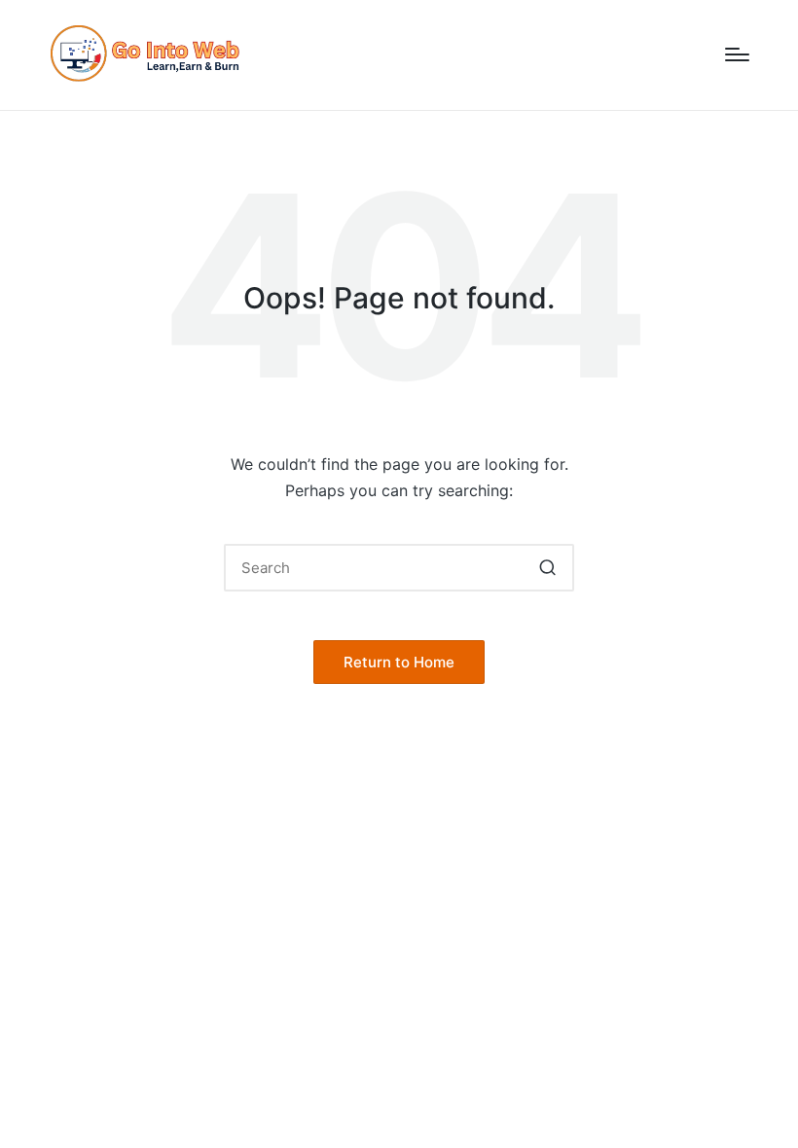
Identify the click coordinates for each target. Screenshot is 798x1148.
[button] (547, 568)
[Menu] (737, 54)
